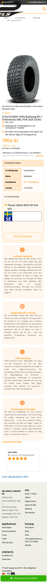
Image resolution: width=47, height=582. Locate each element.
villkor (28, 497)
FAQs (27, 535)
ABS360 (28, 545)
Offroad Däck (7, 542)
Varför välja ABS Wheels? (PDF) (15, 477)
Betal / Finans (31, 494)
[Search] (44, 9)
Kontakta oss (7, 555)
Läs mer (40, 156)
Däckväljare (7, 527)
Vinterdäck (6, 559)
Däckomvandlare (9, 531)
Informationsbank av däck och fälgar (33, 540)
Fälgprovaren (30, 501)
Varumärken (30, 513)
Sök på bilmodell (23, 236)
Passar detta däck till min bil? (23, 207)
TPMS (4, 539)
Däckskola (29, 527)
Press (4, 535)
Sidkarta (28, 509)
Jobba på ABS (30, 505)
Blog (27, 531)
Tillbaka (7, 113)
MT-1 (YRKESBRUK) (31, 182)
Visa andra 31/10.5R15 (25, 578)
